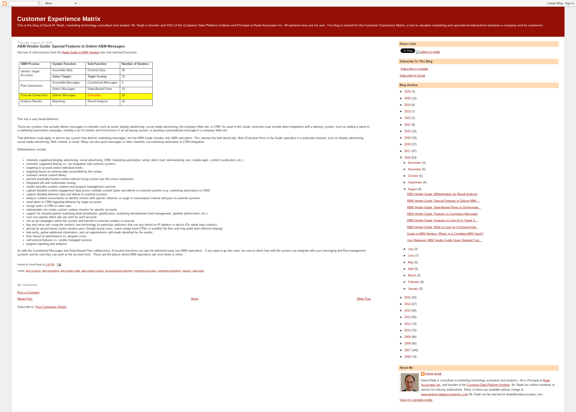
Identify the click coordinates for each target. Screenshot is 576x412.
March (412, 275)
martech (186, 270)
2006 (408, 356)
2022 (408, 118)
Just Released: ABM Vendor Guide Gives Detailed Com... (444, 240)
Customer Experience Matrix (58, 18)
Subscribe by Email (412, 75)
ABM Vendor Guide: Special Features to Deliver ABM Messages (71, 46)
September (415, 182)
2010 (408, 330)
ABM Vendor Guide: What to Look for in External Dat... (442, 227)
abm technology (50, 270)
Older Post (364, 298)
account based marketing (119, 270)
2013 (408, 310)
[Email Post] (58, 264)
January (413, 288)
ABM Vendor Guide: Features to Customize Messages (442, 214)
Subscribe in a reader (414, 69)
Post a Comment (28, 292)
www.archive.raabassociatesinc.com (444, 394)
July (411, 249)
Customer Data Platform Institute (488, 385)
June (411, 255)
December (415, 162)
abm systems (33, 270)
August (413, 189)
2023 (408, 111)
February (414, 282)
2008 (408, 343)
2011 (408, 324)
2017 (408, 151)
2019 (408, 137)
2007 (408, 350)
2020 (408, 131)
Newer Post (24, 298)
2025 (408, 98)
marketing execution (145, 270)
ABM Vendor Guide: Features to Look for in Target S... (442, 220)
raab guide (198, 270)
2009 (408, 337)
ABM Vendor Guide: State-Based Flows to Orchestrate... (444, 207)
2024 (408, 105)
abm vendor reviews (92, 270)
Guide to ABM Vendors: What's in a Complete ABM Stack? (445, 233)
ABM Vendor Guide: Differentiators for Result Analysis (442, 194)
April (411, 269)
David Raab (433, 374)
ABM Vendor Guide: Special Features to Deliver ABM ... (443, 201)
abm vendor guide (70, 270)
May (411, 262)
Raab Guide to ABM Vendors (81, 52)
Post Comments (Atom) (51, 307)
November (415, 169)
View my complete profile (416, 400)
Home (194, 298)
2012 (408, 317)
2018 (408, 144)
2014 (408, 304)
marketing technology (169, 270)
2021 (408, 124)
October (413, 176)
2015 (408, 297)
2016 (408, 157)
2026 (408, 91)
